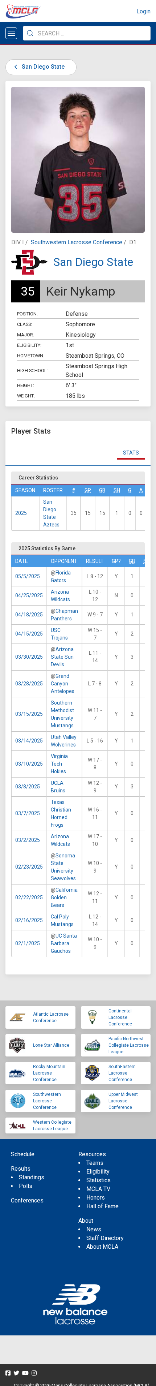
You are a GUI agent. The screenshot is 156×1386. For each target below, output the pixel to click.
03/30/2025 (29, 657)
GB (102, 490)
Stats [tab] (131, 453)
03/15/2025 (29, 714)
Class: (24, 324)
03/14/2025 (29, 741)
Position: (27, 314)
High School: (32, 370)
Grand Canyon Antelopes (62, 683)
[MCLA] (23, 11)
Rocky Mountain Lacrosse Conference (49, 1073)
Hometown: (30, 355)
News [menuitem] (93, 1229)
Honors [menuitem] (95, 1197)
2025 (21, 513)
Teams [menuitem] (94, 1162)
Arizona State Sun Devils (62, 656)
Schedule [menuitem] (22, 1154)
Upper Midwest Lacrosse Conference (123, 1101)
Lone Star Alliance (51, 1045)
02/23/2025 (29, 867)
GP (88, 490)
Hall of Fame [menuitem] (102, 1206)
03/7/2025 (27, 813)
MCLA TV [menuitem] (98, 1188)
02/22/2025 (29, 897)
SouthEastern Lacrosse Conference (122, 1073)
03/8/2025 (27, 786)
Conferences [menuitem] (27, 1200)
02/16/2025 (29, 920)
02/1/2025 (27, 943)
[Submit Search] (30, 33)
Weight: (26, 396)
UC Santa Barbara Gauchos (64, 943)
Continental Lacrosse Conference (120, 1017)
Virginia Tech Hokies (59, 763)
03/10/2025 (29, 764)
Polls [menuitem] (25, 1186)
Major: (25, 334)
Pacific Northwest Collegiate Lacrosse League (128, 1045)
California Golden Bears (64, 897)
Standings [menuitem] (31, 1177)
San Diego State (42, 66)
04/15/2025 (29, 634)
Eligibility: (29, 345)
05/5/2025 (27, 576)
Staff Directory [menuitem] (105, 1238)
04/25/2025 (29, 595)
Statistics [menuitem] (98, 1180)
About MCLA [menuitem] (102, 1246)
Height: (25, 385)
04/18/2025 (29, 614)
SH (117, 490)
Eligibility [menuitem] (98, 1171)
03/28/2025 (29, 683)
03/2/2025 (27, 840)
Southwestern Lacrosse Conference (76, 242)
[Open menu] (11, 33)
